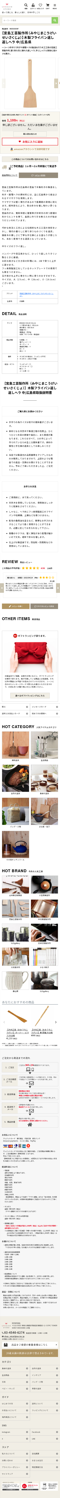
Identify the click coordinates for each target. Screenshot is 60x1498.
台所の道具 (36, 1368)
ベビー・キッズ (8, 1388)
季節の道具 (36, 1388)
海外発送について (9, 1417)
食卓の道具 (6, 1368)
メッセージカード (39, 706)
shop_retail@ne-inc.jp (14, 1336)
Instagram (6, 1432)
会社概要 (35, 1453)
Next (56, 83)
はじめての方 (7, 1403)
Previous (4, 83)
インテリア (36, 1375)
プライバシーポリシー (11, 1467)
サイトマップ (7, 1474)
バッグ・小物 (37, 1381)
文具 (4, 1381)
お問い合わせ (7, 1460)
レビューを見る (40, 175)
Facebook (36, 1432)
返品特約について (10, 175)
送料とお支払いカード (11, 713)
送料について (37, 1403)
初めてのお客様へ (39, 713)
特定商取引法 (37, 1467)
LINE (33, 1438)
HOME (3, 1043)
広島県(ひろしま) (22, 1043)
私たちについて (8, 1453)
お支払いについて (9, 1410)
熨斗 (4, 706)
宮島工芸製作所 (34, 1043)
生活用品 (5, 1375)
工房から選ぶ (11, 1043)
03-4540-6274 (14, 1332)
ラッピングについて (40, 1410)
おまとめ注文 (37, 1460)
